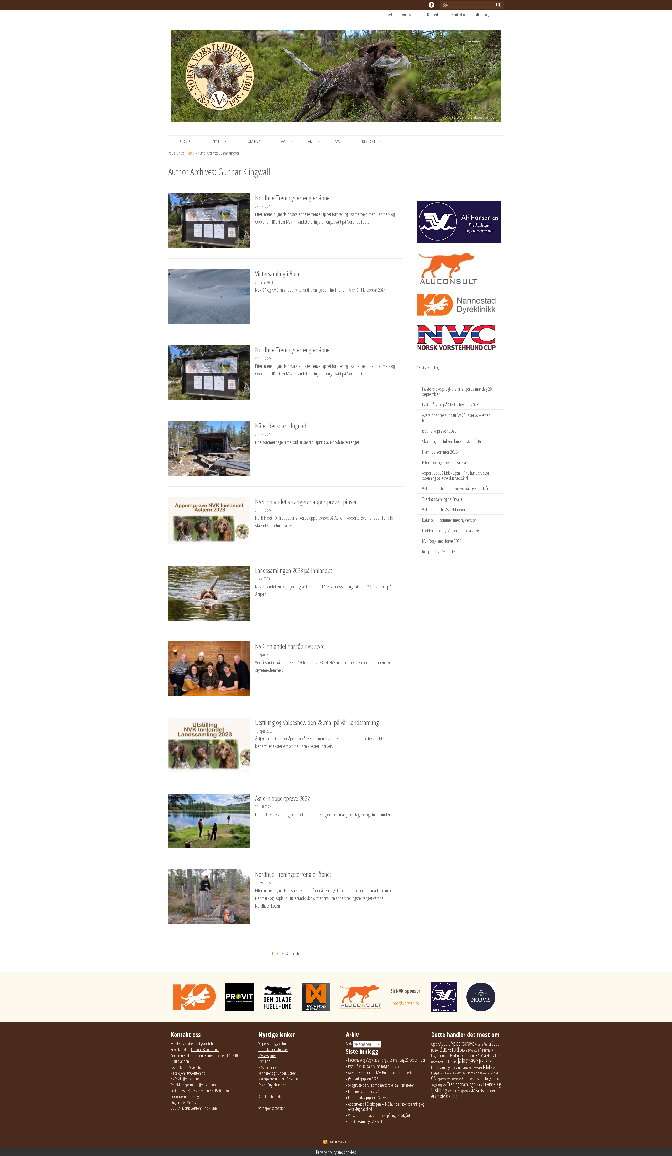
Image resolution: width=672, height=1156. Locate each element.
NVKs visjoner (267, 1055)
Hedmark (456, 1055)
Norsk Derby (486, 1073)
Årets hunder (485, 1091)
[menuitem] (439, 14)
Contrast (406, 14)
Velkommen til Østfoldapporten (446, 509)
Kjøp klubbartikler (270, 1097)
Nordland (473, 1072)
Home (190, 153)
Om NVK (254, 141)
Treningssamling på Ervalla (442, 499)
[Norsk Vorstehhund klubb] (336, 77)
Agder (435, 1044)
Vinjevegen (464, 1091)
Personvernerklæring (185, 1097)
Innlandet (450, 1061)
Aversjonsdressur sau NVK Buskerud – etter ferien (456, 417)
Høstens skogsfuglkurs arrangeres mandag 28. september (457, 391)
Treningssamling (460, 1084)
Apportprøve (462, 1043)
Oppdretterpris (444, 1079)
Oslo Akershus (473, 1078)
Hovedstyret (437, 1062)
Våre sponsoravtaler (271, 1108)
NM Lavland (447, 1073)
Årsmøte (438, 1096)
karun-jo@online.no (205, 1049)
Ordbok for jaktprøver (273, 1049)
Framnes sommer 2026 (440, 452)
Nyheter (220, 141)
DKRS (463, 1050)
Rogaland (492, 1078)
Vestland (453, 1090)
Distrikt (368, 141)
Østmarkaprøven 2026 (439, 431)
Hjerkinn (469, 1055)
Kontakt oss (459, 15)
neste (295, 953)
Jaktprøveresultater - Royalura (278, 1079)
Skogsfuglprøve (439, 1085)
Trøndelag (491, 1084)
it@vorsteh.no (195, 1073)
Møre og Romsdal (472, 1067)
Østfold (452, 1096)
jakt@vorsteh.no (189, 1079)
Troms (478, 1084)
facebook (431, 5)
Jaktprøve (468, 1060)
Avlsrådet (491, 1043)
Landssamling (440, 1067)
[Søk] (498, 4)
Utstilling (264, 1061)
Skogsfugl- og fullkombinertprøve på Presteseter (459, 441)
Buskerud (449, 1049)
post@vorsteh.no (406, 1003)
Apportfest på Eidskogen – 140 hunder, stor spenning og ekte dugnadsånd (455, 475)
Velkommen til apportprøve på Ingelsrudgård (456, 488)
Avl (283, 141)
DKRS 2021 (473, 1050)
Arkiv (349, 1044)
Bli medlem (435, 15)
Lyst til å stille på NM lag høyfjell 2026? (450, 404)
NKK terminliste (268, 1067)
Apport (444, 1043)
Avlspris (479, 1044)
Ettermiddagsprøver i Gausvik (445, 462)
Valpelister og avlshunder (275, 1044)
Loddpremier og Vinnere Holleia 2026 (450, 530)
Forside (185, 141)
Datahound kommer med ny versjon (449, 520)
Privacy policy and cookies (336, 1152)
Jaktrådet (486, 1061)
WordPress (339, 1141)
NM (486, 1067)
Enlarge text (384, 14)
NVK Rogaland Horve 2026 (441, 541)
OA (433, 1078)
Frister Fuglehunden (272, 1085)
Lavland (456, 1067)
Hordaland (494, 1055)
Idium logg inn (485, 15)
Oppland (456, 1079)
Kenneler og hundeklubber (277, 1073)
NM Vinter (460, 1073)
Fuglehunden (440, 1055)
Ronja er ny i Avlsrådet (439, 551)
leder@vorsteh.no (192, 1067)
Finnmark (486, 1050)
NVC (338, 141)
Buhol (435, 1050)
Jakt (310, 141)
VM (473, 1091)
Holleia (480, 1055)
